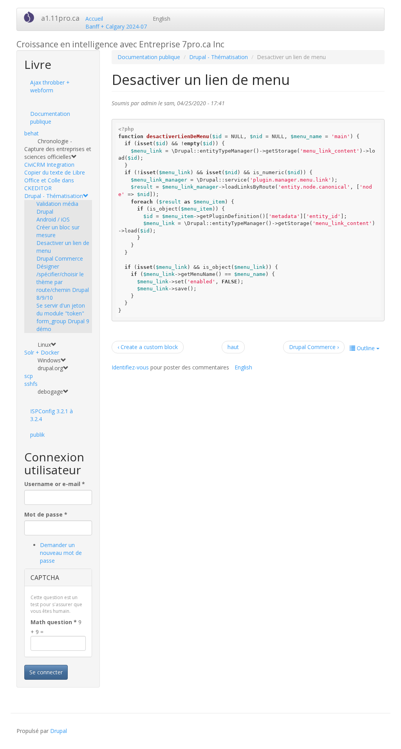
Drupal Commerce (59, 258)
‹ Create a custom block (147, 347)
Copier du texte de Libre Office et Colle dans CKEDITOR (54, 180)
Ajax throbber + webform (50, 86)
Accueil (94, 18)
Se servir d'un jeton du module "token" (60, 309)
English (161, 18)
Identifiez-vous (130, 367)
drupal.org (50, 368)
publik (37, 434)
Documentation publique (50, 117)
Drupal (58, 731)
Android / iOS (53, 219)
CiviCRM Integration (49, 164)
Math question (54, 622)
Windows (49, 360)
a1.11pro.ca (60, 18)
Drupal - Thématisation (53, 196)
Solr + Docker (41, 352)
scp (28, 376)
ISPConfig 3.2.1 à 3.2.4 (51, 415)
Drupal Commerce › (314, 347)
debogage (50, 391)
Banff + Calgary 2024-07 (116, 26)
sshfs (31, 383)
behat (31, 133)
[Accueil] (32, 17)
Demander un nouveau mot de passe (61, 552)
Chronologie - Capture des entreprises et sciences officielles (57, 148)
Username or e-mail (54, 484)
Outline (365, 348)
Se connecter (46, 672)
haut (233, 347)
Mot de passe (45, 514)
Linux (44, 344)
